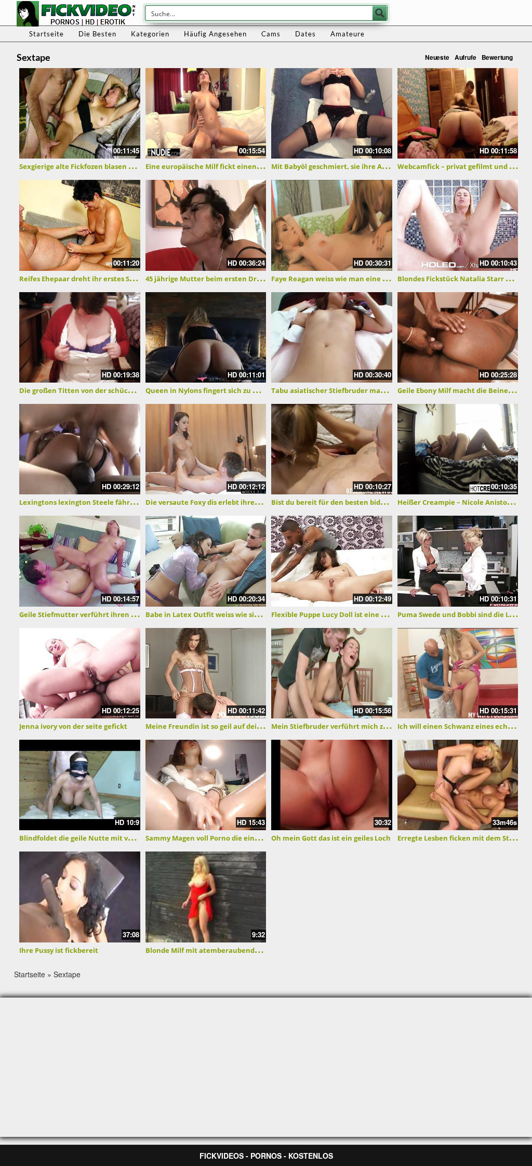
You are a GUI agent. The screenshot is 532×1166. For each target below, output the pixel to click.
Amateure (347, 34)
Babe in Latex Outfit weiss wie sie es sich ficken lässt (233, 614)
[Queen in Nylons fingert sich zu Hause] (206, 337)
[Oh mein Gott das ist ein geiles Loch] (331, 785)
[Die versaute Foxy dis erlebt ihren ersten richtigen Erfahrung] (206, 449)
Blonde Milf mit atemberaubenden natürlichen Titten (237, 950)
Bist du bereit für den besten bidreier (334, 502)
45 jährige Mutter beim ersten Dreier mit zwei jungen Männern (252, 278)
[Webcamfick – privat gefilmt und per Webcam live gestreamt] (457, 113)
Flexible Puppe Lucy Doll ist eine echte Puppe (347, 614)
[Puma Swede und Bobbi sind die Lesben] (457, 561)
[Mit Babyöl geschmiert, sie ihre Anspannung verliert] (331, 113)
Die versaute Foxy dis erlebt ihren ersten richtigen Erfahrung (248, 502)
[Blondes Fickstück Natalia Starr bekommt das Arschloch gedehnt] (457, 225)
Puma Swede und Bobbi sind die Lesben (463, 614)
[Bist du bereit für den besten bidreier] (331, 449)
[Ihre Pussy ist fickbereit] (79, 896)
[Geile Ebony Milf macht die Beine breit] (457, 337)
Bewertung (497, 57)
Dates (305, 34)
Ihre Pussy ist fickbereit (58, 950)
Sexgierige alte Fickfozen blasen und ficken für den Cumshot (121, 166)
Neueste (437, 57)
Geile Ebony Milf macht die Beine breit (461, 390)
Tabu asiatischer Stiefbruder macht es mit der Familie (362, 390)
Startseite (46, 34)
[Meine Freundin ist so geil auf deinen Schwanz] (206, 673)
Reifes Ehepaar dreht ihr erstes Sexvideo (87, 278)
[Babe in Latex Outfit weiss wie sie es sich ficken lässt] (206, 561)
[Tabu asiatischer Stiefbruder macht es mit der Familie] (331, 337)
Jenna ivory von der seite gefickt (73, 726)
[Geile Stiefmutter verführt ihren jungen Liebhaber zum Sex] (79, 561)
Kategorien (150, 34)
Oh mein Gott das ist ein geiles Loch (331, 838)
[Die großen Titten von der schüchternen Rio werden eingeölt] (79, 337)
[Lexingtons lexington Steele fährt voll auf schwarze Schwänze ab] (79, 449)
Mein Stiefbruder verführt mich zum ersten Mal (351, 726)
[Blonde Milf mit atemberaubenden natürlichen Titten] (206, 896)
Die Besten (97, 34)
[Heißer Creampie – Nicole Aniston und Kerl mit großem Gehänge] (457, 449)
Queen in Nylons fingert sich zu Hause (209, 390)
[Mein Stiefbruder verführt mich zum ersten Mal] (331, 673)
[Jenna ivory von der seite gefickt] (79, 673)
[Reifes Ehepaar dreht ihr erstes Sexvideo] (79, 225)
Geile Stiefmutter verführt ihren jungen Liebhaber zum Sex (119, 614)
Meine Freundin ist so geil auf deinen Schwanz (223, 726)
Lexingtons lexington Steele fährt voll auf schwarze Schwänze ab (128, 502)
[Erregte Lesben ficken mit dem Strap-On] (457, 785)
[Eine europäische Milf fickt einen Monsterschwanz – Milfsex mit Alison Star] (206, 113)
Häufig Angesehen (215, 34)
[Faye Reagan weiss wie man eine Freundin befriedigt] (331, 225)
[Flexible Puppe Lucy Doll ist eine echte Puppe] (331, 561)
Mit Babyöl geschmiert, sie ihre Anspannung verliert (359, 166)
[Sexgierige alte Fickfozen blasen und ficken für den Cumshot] (79, 113)
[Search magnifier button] (380, 13)
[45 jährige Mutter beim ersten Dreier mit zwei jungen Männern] (206, 225)
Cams (271, 34)
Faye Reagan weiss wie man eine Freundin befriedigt (359, 278)
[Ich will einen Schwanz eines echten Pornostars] (457, 673)
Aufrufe (465, 57)
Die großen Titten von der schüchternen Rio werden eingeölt (122, 390)
